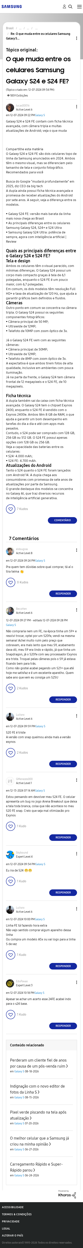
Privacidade (11, 1221)
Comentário (62, 520)
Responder (63, 593)
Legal (6, 1228)
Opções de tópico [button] (70, 38)
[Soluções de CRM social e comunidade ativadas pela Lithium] (67, 1194)
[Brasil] (12, 6)
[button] (70, 107)
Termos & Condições (17, 1214)
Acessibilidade (13, 1207)
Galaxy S (40, 115)
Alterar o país (12, 1235)
